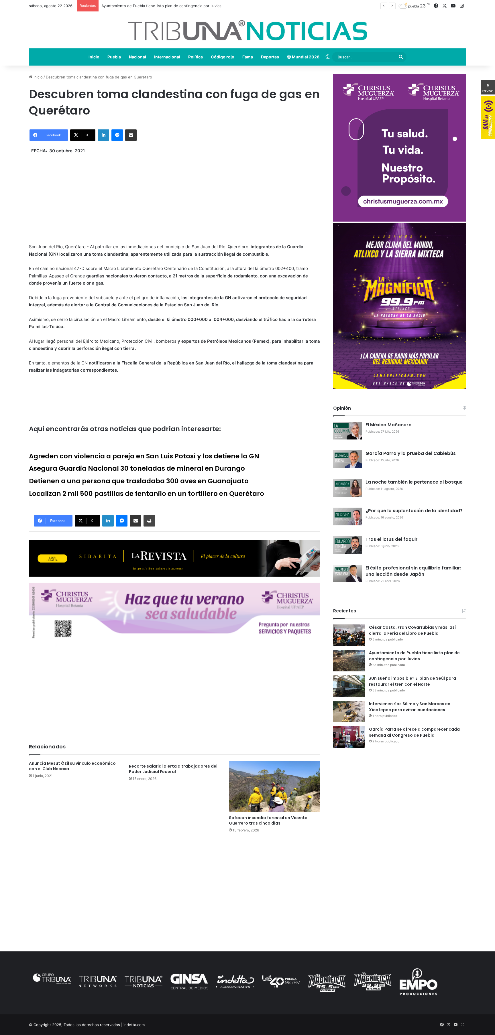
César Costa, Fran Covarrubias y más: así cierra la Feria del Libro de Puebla (412, 630)
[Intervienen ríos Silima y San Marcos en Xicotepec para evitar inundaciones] (349, 711)
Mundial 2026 (305, 56)
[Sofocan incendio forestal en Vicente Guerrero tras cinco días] (274, 786)
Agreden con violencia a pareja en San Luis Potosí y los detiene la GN (144, 456)
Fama (247, 56)
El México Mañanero (389, 425)
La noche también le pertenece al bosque (414, 482)
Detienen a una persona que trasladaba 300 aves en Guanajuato (139, 481)
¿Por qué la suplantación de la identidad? (414, 511)
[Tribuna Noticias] (247, 30)
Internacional (167, 56)
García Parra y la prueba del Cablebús (411, 453)
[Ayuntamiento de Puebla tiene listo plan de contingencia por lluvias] (349, 660)
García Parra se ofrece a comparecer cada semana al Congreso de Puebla (414, 732)
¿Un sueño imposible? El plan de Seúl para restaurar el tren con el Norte (412, 681)
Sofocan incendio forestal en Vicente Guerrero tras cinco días (268, 820)
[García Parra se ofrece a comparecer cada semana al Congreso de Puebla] (349, 737)
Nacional (137, 56)
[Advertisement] (174, 194)
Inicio (94, 56)
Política (195, 56)
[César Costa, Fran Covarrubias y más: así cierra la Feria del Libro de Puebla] (349, 635)
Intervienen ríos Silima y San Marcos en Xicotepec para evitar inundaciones (409, 707)
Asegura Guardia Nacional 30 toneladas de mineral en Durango (137, 468)
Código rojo (222, 56)
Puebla (114, 56)
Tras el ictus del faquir (392, 539)
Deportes (270, 56)
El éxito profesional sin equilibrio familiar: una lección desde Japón (413, 571)
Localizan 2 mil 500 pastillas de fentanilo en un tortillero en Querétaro (146, 493)
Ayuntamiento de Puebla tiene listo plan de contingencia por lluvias (414, 656)
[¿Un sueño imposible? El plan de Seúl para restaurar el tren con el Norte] (349, 686)
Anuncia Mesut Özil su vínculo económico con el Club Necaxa (72, 766)
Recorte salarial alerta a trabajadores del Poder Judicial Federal (173, 768)
